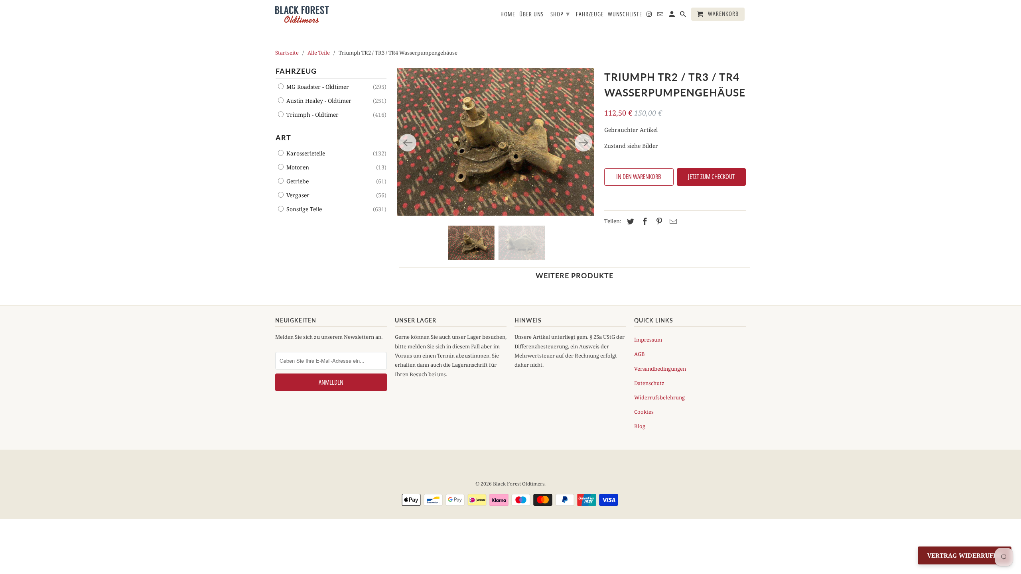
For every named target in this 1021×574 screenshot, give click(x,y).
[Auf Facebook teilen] (643, 221)
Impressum (648, 339)
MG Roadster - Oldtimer (317, 86)
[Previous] (407, 142)
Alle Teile (318, 52)
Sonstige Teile (303, 209)
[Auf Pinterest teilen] (658, 221)
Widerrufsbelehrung (659, 397)
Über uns (531, 14)
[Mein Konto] (672, 16)
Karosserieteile (305, 153)
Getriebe (297, 181)
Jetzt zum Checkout (711, 176)
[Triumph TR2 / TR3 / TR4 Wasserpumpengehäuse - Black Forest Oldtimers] (495, 142)
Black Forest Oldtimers (518, 483)
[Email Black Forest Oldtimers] (660, 16)
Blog (639, 426)
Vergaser (297, 195)
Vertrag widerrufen (964, 555)
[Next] (583, 142)
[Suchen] (683, 16)
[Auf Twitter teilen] (629, 221)
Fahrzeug (296, 71)
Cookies (644, 411)
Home (508, 14)
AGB (639, 354)
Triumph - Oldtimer (312, 114)
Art (283, 137)
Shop (560, 13)
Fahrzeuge (590, 14)
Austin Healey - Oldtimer (318, 100)
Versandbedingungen (660, 368)
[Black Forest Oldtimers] (302, 14)
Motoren (297, 167)
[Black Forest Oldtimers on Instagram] (649, 16)
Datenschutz (649, 383)
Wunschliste (625, 14)
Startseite (287, 52)
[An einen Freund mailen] (672, 221)
